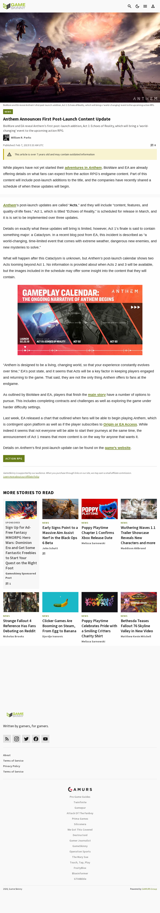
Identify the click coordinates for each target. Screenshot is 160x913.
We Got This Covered (80, 829)
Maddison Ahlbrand (133, 548)
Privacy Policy (11, 766)
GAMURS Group (149, 888)
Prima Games (80, 818)
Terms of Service (13, 760)
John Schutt (50, 548)
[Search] (129, 6)
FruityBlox (80, 868)
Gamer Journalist (80, 840)
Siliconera (80, 824)
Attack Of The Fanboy (80, 813)
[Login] (153, 6)
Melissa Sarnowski (93, 543)
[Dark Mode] (137, 6)
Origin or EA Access (120, 424)
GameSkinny (80, 846)
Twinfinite (80, 802)
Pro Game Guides (80, 797)
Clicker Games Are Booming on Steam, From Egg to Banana (59, 625)
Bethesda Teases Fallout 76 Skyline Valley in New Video (137, 625)
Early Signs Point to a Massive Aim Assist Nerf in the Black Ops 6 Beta (60, 535)
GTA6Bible (80, 879)
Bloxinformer (80, 873)
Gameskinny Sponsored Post (20, 575)
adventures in (83, 168)
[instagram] (16, 739)
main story (97, 395)
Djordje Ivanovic (52, 636)
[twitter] (26, 739)
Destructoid (80, 835)
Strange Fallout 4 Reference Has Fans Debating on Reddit (19, 625)
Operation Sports (80, 851)
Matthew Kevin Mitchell (136, 636)
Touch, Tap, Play (80, 862)
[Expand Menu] (145, 6)
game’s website (118, 448)
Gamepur (80, 807)
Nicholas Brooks (13, 636)
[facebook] (36, 739)
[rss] (7, 739)
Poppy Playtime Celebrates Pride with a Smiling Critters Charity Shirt (99, 628)
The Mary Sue (80, 857)
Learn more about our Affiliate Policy (21, 476)
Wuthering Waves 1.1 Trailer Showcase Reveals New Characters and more (138, 535)
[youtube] (45, 739)
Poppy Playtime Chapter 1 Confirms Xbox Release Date (98, 532)
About (7, 755)
